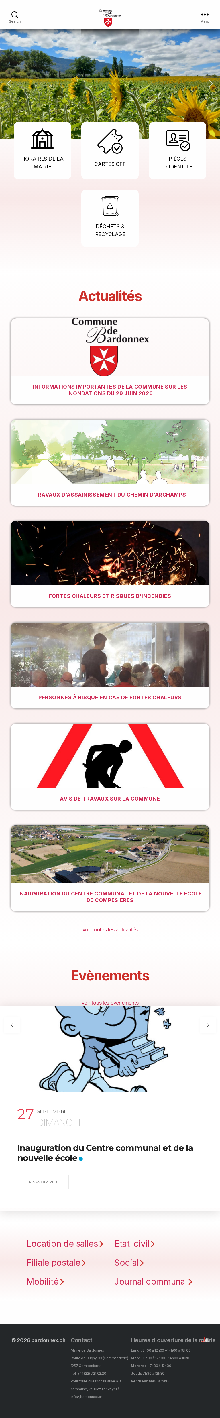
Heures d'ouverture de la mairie (173, 1340)
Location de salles (62, 1243)
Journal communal (150, 1281)
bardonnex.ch (48, 1340)
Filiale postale (53, 1262)
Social (126, 1262)
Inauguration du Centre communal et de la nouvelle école (105, 1153)
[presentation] (12, 1025)
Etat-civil (132, 1243)
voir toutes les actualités (110, 930)
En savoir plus (43, 1182)
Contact (81, 1340)
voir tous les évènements (110, 1003)
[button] (8, 83)
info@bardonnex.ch (87, 1397)
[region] (110, 84)
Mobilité (42, 1281)
